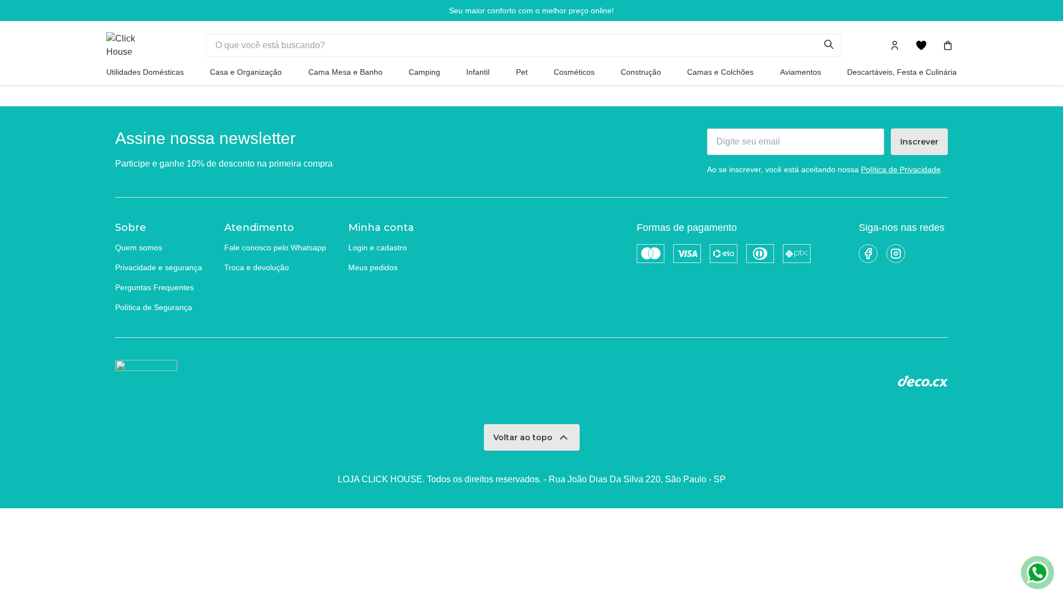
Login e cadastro (377, 247)
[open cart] (948, 45)
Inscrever (919, 142)
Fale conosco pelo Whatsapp (275, 247)
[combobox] (515, 45)
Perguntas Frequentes (154, 287)
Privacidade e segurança (158, 267)
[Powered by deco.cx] (923, 380)
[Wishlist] (921, 45)
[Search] (832, 45)
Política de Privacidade (901, 169)
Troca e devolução (256, 267)
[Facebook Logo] (868, 253)
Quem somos (138, 247)
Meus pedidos (373, 267)
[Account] (895, 45)
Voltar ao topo (523, 437)
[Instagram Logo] (895, 253)
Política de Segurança (153, 307)
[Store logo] (134, 45)
